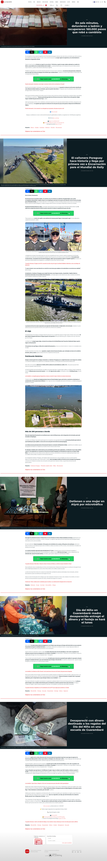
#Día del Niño (33, 690)
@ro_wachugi (56, 118)
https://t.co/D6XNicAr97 (54, 121)
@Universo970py (48, 122)
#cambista (42, 127)
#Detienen (33, 585)
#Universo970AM (47, 816)
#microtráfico (48, 585)
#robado (37, 127)
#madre (55, 825)
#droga (54, 585)
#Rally (54, 465)
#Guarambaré (50, 690)
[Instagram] (78, 852)
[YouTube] (81, 852)
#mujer (37, 585)
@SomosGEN (54, 815)
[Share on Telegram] (41, 52)
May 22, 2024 (58, 124)
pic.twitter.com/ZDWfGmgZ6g (58, 816)
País (87, 19)
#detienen (47, 127)
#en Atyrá (42, 585)
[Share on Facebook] (27, 52)
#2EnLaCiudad (54, 111)
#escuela (44, 690)
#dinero (32, 127)
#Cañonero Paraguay (35, 465)
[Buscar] (105, 2)
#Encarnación (59, 127)
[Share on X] (32, 52)
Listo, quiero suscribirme (67, 842)
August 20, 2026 (62, 818)
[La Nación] (6, 2)
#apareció (65, 690)
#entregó (56, 690)
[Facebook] (73, 852)
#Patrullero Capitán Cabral (46, 465)
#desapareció (61, 825)
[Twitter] (75, 852)
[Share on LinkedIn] (49, 52)
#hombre (53, 127)
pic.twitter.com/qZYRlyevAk (58, 122)
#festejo (39, 690)
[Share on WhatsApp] (36, 52)
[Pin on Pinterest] (45, 52)
